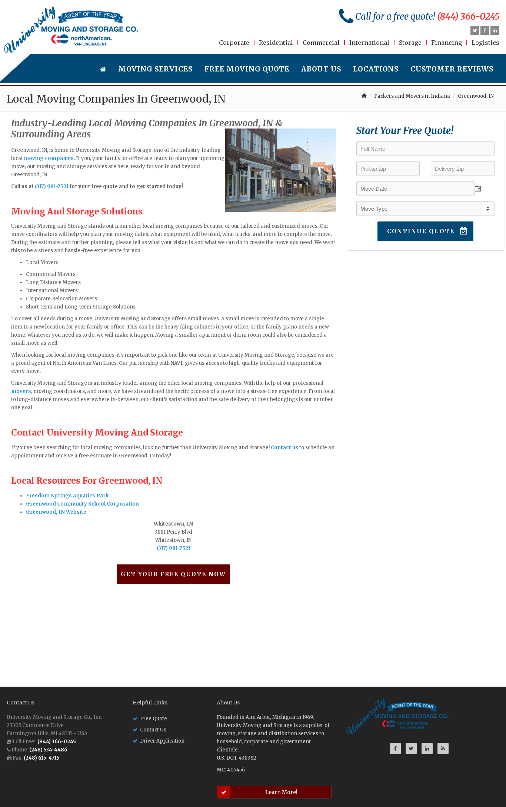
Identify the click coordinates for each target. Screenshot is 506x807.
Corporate (234, 42)
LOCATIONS (376, 69)
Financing (446, 42)
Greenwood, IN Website (56, 512)
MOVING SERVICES (155, 69)
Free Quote (153, 719)
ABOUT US (321, 69)
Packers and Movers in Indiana (412, 96)
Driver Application (162, 741)
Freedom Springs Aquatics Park (67, 496)
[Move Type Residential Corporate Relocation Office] (425, 208)
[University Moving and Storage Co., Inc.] (71, 29)
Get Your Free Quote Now (173, 574)
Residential (276, 42)
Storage (410, 42)
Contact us (284, 447)
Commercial (321, 42)
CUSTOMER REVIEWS (451, 69)
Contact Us (153, 730)
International (369, 42)
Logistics (485, 42)
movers (21, 391)
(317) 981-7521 (52, 186)
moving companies (49, 158)
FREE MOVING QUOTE (246, 69)
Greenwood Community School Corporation (82, 504)
